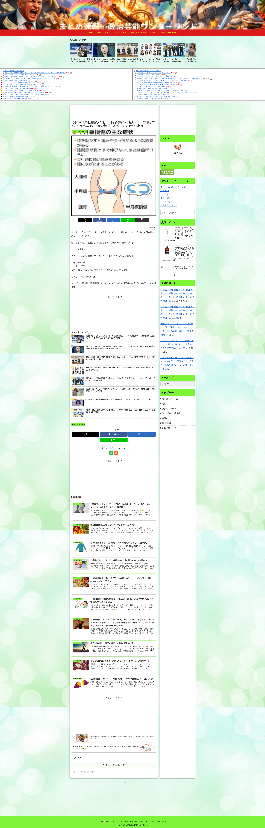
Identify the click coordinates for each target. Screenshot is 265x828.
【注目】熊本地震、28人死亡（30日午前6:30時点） (151, 94)
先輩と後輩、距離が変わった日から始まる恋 (148, 71)
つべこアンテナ (167, 194)
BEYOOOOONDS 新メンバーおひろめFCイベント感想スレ (21, 82)
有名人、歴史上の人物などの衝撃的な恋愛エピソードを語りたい (155, 82)
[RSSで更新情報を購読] (116, 453)
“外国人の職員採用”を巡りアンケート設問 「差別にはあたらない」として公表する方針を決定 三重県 (177, 327)
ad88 (176, 318)
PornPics (164, 335)
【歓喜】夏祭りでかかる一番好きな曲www (149, 75)
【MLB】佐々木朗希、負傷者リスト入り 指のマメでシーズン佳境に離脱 (25, 92)
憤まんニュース (111, 821)
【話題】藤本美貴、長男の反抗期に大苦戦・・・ (18, 96)
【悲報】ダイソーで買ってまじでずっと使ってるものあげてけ (154, 77)
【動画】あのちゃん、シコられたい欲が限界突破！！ (20, 75)
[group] (81, 53)
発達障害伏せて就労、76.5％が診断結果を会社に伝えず (20, 98)
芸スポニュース (123, 821)
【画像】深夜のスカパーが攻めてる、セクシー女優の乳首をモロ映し (156, 84)
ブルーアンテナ (167, 198)
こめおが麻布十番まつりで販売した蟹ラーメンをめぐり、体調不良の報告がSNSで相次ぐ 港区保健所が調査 (35, 73)
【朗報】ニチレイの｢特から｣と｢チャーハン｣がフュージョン (154, 73)
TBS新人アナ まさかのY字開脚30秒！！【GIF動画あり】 (21, 84)
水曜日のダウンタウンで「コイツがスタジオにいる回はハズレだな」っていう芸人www (161, 80)
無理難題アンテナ (168, 205)
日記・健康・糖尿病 (79, 424)
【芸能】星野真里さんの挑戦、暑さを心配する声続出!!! (152, 98)
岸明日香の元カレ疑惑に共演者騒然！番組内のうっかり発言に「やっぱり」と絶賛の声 (161, 90)
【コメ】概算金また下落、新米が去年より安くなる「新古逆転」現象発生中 (26, 94)
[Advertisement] (113, 113)
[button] (191, 53)
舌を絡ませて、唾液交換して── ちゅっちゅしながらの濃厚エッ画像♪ (156, 96)
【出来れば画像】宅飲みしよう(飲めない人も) (17, 80)
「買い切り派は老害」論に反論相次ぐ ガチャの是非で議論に (22, 90)
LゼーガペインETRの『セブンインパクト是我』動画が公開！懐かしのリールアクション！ (30, 78)
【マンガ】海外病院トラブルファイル (13, 71)
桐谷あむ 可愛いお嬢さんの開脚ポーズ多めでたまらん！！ (153, 88)
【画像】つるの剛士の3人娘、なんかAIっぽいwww (151, 86)
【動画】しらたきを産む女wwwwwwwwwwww (18, 88)
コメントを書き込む (113, 765)
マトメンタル (166, 202)
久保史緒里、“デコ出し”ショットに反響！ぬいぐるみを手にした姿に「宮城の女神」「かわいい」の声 (165, 92)
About (147, 821)
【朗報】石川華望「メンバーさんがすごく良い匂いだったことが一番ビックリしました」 (29, 86)
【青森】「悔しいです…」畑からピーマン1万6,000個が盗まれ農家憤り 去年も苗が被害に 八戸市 (178, 344)
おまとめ (164, 190)
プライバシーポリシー (158, 821)
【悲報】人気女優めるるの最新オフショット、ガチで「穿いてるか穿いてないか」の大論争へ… (31, 77)
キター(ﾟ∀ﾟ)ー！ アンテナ (173, 187)
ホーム (101, 821)
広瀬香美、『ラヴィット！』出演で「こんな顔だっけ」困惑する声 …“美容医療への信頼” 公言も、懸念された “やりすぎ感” (171, 78)
